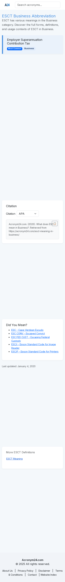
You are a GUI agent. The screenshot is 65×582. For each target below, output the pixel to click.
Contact (32, 574)
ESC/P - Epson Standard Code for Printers (34, 351)
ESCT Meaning (14, 458)
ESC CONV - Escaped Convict (28, 333)
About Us (7, 570)
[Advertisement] (32, 91)
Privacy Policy (25, 570)
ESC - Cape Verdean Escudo (27, 330)
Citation (10, 213)
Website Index (48, 574)
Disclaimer (44, 570)
